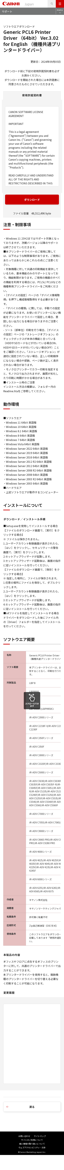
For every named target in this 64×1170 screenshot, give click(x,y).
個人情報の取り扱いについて (32, 1143)
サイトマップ (40, 1136)
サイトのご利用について (32, 1139)
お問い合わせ (24, 1136)
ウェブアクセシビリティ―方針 (32, 1147)
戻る (32, 1107)
